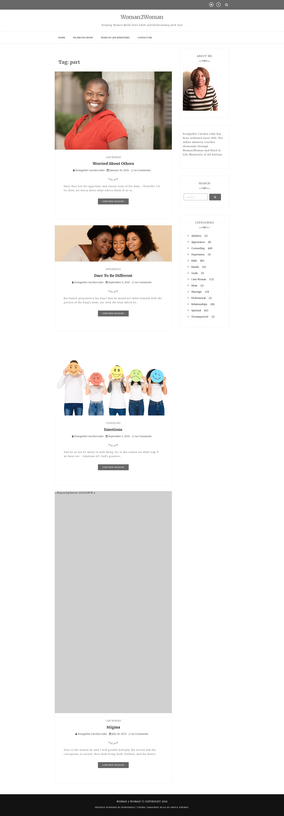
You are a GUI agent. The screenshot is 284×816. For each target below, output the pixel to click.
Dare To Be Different (113, 275)
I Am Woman (113, 157)
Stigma (113, 727)
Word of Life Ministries (115, 37)
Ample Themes (179, 807)
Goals (194, 273)
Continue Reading (113, 201)
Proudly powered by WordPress (115, 807)
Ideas (194, 285)
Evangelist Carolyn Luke (90, 170)
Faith (194, 260)
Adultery (196, 235)
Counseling (113, 423)
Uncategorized (199, 316)
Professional (198, 297)
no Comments (142, 170)
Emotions (113, 429)
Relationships (199, 304)
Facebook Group (83, 37)
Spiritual (196, 310)
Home (61, 37)
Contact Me (145, 37)
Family (195, 266)
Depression (198, 254)
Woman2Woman (142, 17)
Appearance (113, 269)
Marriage (196, 291)
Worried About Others (113, 163)
